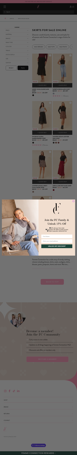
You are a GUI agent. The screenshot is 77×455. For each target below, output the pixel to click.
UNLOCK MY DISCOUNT (57, 246)
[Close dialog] (73, 201)
